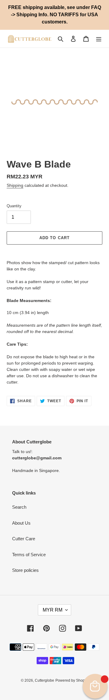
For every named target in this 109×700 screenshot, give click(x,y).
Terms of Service (29, 554)
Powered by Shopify (71, 680)
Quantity (14, 206)
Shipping (15, 185)
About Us (21, 523)
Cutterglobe (44, 680)
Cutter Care (23, 538)
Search (19, 507)
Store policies (25, 570)
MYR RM (52, 609)
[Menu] (98, 38)
